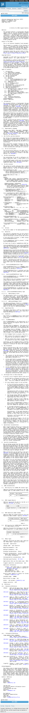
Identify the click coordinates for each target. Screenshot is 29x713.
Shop (16, 0)
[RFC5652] (5, 601)
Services (14, 8)
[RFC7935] (17, 311)
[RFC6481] (25, 515)
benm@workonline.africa (13, 697)
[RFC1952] (5, 639)
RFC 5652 (12, 602)
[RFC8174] (15, 133)
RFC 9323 (20, 559)
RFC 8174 (26, 625)
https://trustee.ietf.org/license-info (14, 61)
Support (19, 8)
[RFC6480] (18, 106)
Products (8, 8)
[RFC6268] (5, 104)
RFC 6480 (26, 649)
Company (25, 8)
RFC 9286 (17, 630)
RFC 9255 (20, 653)
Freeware (3, 8)
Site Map (2, 706)
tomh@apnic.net (11, 690)
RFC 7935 (23, 621)
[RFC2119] (9, 133)
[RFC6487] (13, 153)
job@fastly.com (15, 574)
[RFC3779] (24, 184)
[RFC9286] (21, 120)
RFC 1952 (12, 640)
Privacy (12, 706)
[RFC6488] (18, 162)
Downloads (21, 0)
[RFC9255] (5, 452)
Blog (27, 0)
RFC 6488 (17, 617)
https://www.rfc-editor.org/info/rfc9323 (14, 53)
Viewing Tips (7, 706)
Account (12, 0)
